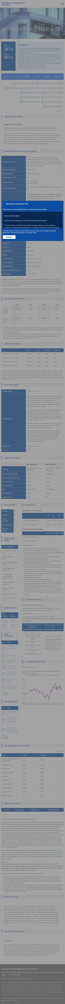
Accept (9, 237)
